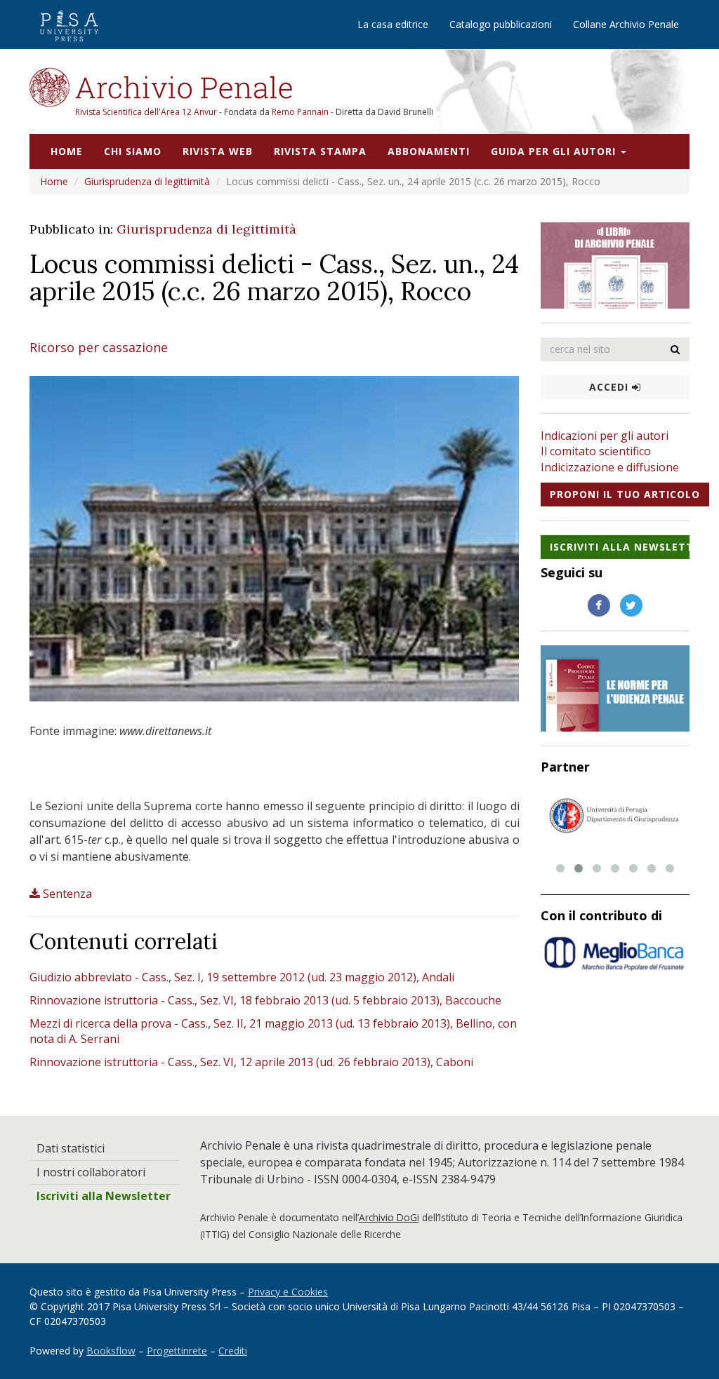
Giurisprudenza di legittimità (147, 181)
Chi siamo (132, 151)
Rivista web (218, 151)
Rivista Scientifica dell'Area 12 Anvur (147, 112)
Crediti (232, 1350)
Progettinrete (177, 1350)
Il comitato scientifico (596, 451)
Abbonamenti (429, 151)
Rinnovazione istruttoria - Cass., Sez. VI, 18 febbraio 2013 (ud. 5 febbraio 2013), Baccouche (265, 1000)
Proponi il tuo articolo (625, 494)
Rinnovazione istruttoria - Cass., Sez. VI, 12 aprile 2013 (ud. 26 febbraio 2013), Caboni (251, 1062)
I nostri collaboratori (91, 1172)
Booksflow (111, 1350)
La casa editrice (392, 24)
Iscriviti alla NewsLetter (620, 546)
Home (67, 151)
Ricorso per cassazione (98, 347)
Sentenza (67, 893)
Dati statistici (71, 1148)
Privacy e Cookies (288, 1291)
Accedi (610, 386)
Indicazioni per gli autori (604, 435)
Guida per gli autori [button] (555, 151)
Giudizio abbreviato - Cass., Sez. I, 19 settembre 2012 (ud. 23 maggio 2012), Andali (241, 977)
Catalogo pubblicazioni (500, 24)
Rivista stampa (320, 151)
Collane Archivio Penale (626, 24)
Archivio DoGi (389, 1217)
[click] (675, 349)
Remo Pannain (300, 112)
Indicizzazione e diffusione (610, 467)
